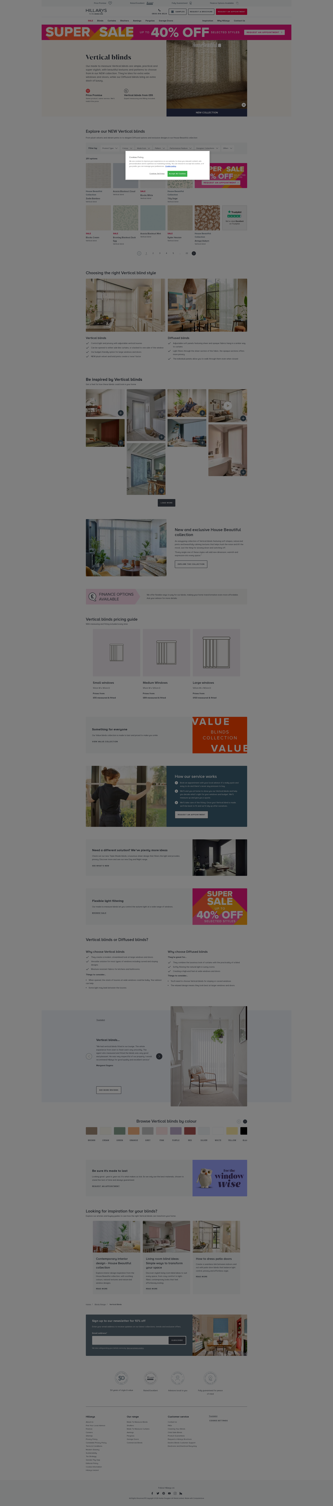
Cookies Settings (157, 174)
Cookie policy (170, 166)
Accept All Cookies (177, 174)
